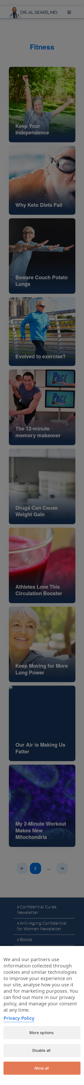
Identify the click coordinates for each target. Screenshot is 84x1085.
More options (41, 1032)
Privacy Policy (19, 1018)
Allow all (41, 1068)
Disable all (41, 1050)
